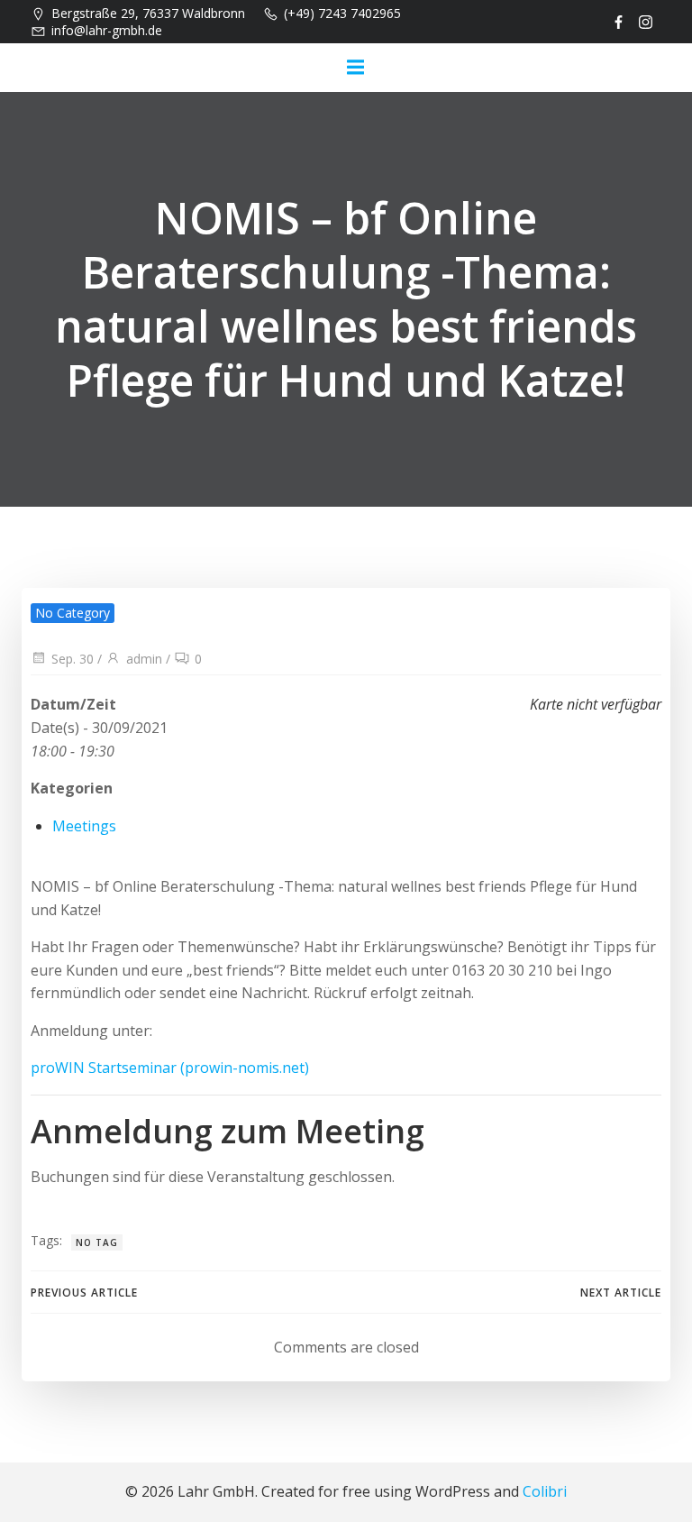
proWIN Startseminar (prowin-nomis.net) (170, 1067)
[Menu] (355, 67)
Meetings (84, 826)
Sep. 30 (72, 658)
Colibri (545, 1491)
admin (144, 658)
